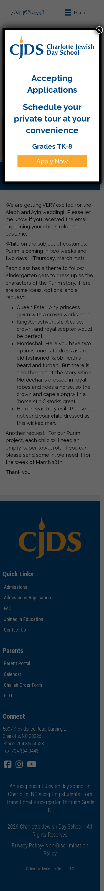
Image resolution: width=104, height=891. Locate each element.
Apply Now (52, 161)
